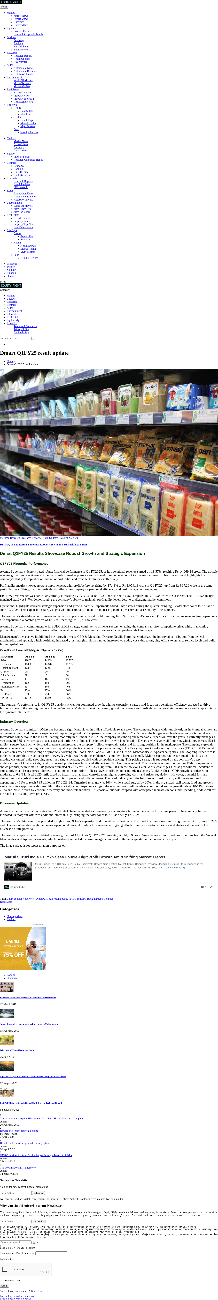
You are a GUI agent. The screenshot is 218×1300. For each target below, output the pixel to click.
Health (17, 117)
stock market (94, 898)
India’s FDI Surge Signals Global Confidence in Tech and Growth (31, 1103)
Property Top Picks (24, 98)
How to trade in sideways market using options (25, 1143)
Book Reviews (22, 49)
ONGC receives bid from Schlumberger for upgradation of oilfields (36, 1155)
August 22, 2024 (69, 537)
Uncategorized (14, 916)
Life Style (12, 104)
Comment (12, 978)
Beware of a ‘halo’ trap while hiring (19, 1130)
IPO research (21, 61)
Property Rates (21, 95)
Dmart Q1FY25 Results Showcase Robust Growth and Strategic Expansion (43, 544)
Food (16, 129)
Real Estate (13, 89)
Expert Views (21, 18)
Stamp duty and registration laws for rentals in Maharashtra (29, 1024)
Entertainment (14, 77)
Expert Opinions (22, 92)
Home (10, 361)
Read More (6, 901)
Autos (10, 64)
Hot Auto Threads (23, 74)
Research (12, 52)
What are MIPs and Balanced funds (17, 1050)
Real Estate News (23, 101)
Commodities (21, 25)
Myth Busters (27, 126)
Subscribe (38, 1193)
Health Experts (28, 120)
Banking (18, 43)
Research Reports (23, 55)
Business (11, 37)
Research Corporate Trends (28, 34)
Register (36, 1291)
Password (5, 1259)
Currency (19, 21)
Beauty (17, 107)
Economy (19, 40)
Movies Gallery (22, 86)
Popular (11, 974)
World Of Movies (23, 80)
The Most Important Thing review (18, 1167)
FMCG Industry (77, 898)
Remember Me (11, 1280)
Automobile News (23, 68)
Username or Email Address (17, 1253)
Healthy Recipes (29, 132)
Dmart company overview (20, 898)
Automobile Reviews (25, 71)
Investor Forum (22, 31)
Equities (11, 28)
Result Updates (22, 58)
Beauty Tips (26, 110)
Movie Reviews (22, 83)
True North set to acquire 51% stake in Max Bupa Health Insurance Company (41, 1118)
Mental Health (28, 123)
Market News (21, 15)
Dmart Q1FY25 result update (51, 898)
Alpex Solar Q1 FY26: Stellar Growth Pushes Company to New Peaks (33, 1076)
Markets (11, 12)
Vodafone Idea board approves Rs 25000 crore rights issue (28, 997)
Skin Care (25, 114)
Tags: (3, 898)
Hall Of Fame (21, 46)
